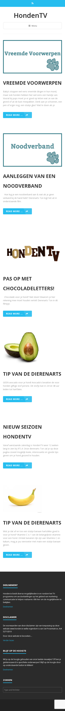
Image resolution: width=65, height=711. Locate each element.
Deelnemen (8, 606)
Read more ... (14, 114)
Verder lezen (8, 640)
